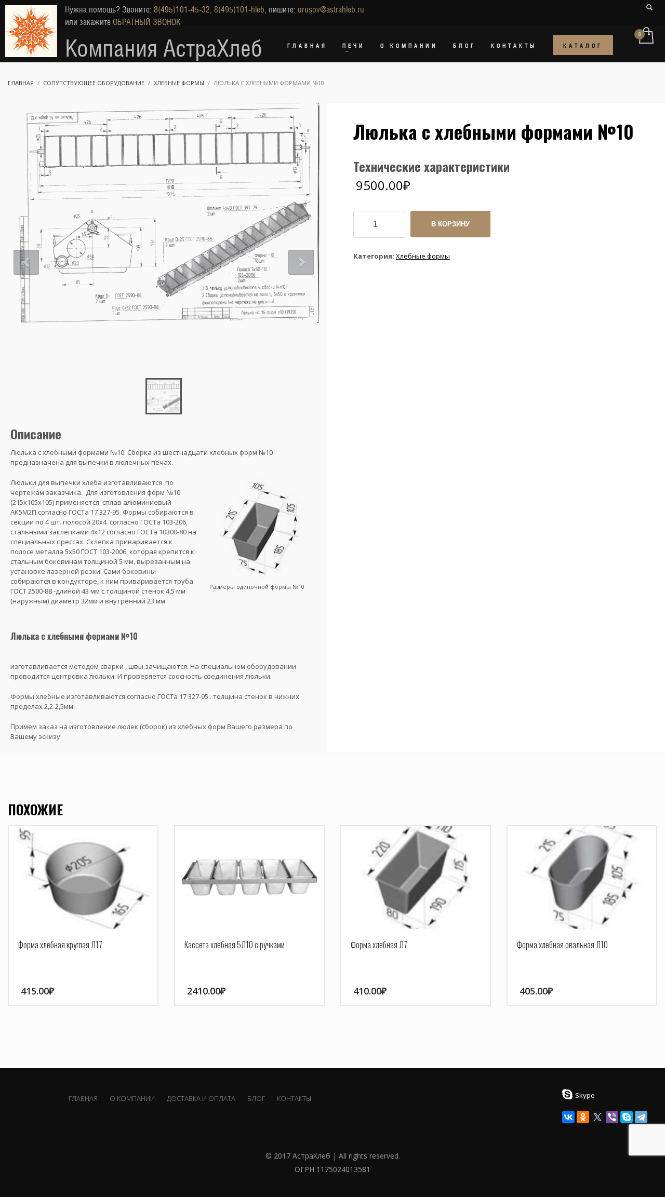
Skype (585, 1095)
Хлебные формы (423, 256)
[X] (597, 1117)
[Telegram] (641, 1117)
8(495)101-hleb (239, 10)
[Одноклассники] (583, 1117)
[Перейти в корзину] (645, 36)
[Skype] (626, 1117)
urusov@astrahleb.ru (331, 10)
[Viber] (612, 1117)
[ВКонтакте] (568, 1117)
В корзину (450, 224)
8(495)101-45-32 (182, 10)
